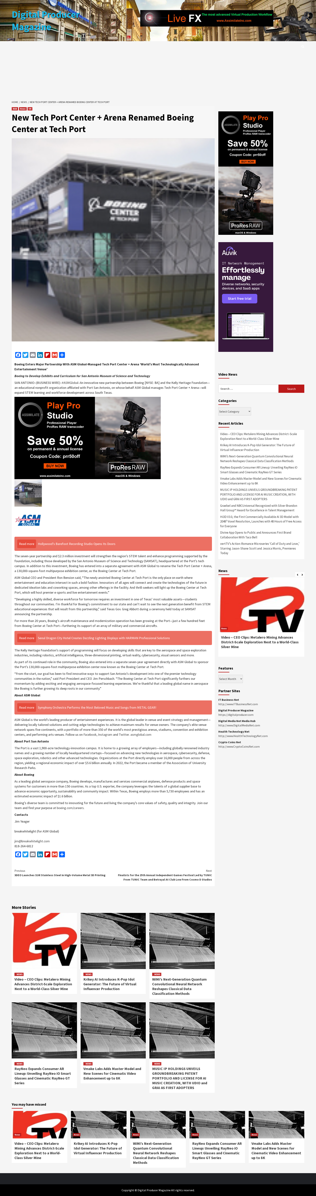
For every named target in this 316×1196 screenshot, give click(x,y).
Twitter (124, 734)
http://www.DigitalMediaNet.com (239, 725)
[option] (261, 618)
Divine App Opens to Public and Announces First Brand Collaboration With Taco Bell (255, 535)
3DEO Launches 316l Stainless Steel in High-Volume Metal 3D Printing (60, 873)
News (23, 108)
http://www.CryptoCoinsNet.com (239, 746)
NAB (15, 108)
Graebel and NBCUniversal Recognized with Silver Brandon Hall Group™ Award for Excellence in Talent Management (258, 508)
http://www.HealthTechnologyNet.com (243, 736)
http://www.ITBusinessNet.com (238, 704)
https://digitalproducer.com (235, 715)
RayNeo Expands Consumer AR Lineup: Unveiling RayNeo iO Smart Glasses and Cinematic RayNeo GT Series (42, 1075)
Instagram (105, 734)
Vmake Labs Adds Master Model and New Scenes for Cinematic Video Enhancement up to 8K (112, 1073)
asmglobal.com (140, 734)
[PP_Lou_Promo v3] (87, 437)
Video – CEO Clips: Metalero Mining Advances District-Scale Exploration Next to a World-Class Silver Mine (43, 984)
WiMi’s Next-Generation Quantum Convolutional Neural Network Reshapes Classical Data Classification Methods (179, 986)
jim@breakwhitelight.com (32, 841)
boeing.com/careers (70, 808)
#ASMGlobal (70, 383)
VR (30, 108)
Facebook (90, 734)
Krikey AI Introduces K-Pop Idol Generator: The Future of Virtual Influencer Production (109, 984)
